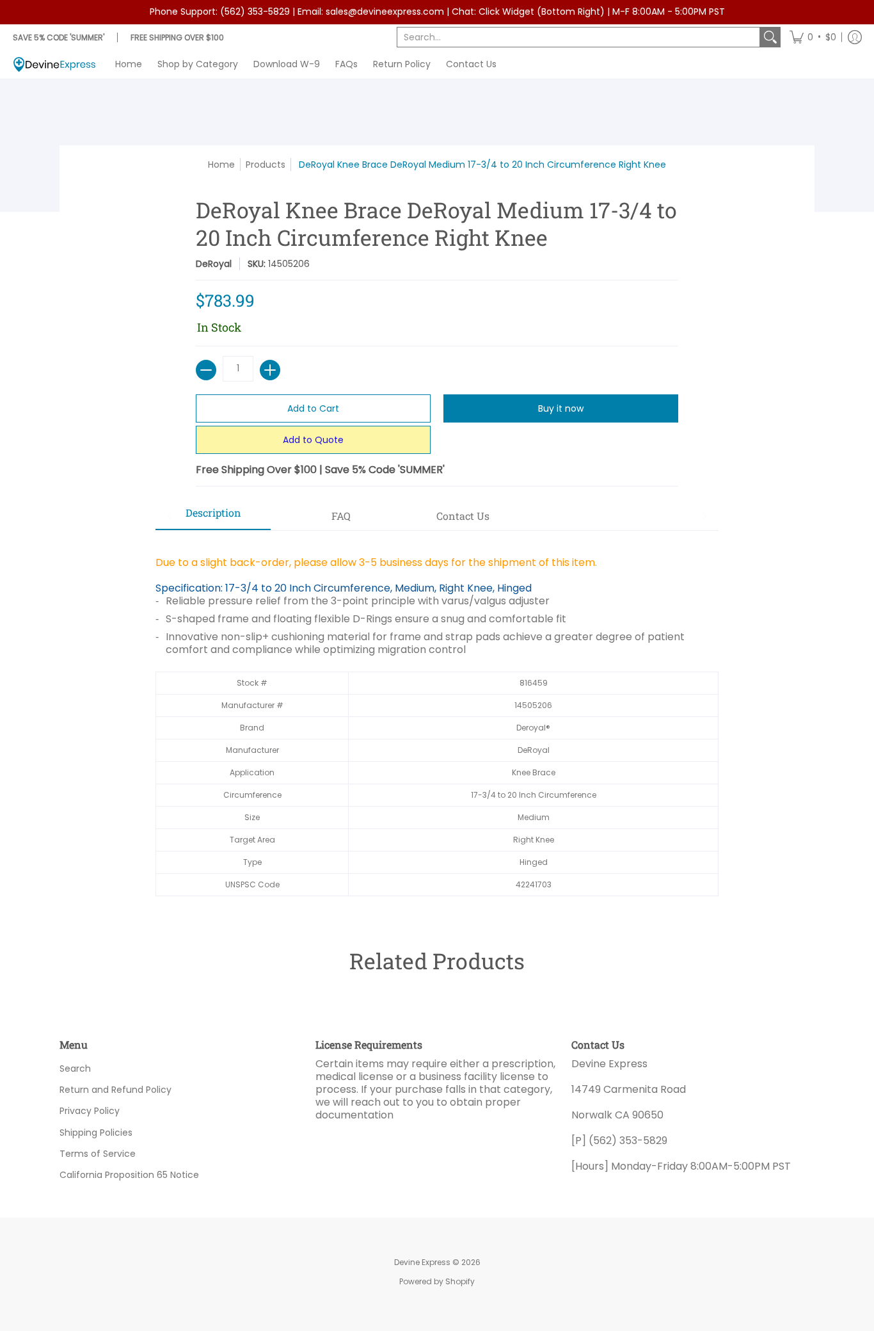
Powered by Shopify (437, 1281)
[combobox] (578, 37)
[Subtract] (206, 370)
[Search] (770, 37)
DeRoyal (214, 263)
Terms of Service (98, 1153)
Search (75, 1068)
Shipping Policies (96, 1132)
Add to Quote (313, 439)
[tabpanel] (437, 719)
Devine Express (422, 1262)
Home (221, 164)
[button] (813, 37)
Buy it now (561, 408)
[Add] (270, 370)
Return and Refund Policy (115, 1089)
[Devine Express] (54, 64)
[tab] (213, 516)
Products (265, 164)
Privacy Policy (90, 1110)
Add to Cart (313, 408)
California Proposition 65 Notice (129, 1174)
